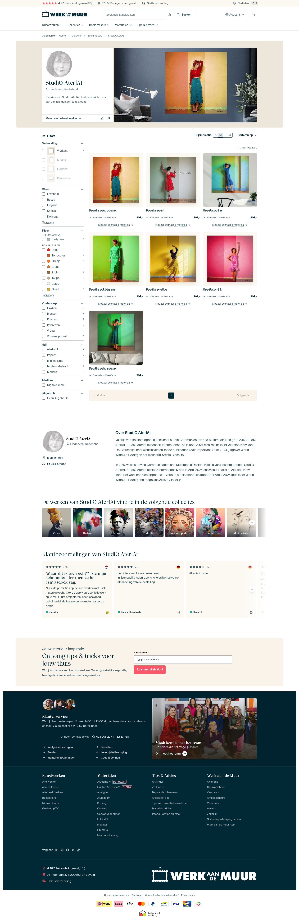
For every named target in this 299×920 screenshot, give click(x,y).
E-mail (125, 736)
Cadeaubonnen (110, 757)
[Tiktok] (78, 850)
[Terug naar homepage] (64, 14)
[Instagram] (56, 850)
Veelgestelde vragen (60, 747)
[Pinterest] (62, 850)
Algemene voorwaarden (116, 895)
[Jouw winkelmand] (253, 14)
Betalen (52, 752)
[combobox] (135, 14)
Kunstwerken (50, 25)
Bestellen (106, 747)
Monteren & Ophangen (61, 757)
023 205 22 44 (105, 736)
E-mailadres (141, 652)
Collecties (73, 25)
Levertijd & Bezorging (114, 752)
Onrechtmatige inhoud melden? (162, 895)
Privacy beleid (188, 895)
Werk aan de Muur (223, 775)
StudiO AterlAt (109, 118)
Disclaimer (137, 895)
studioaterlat (102, 118)
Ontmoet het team (168, 753)
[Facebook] (67, 850)
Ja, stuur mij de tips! (150, 669)
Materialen (121, 25)
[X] (73, 850)
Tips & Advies (145, 25)
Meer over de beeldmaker (61, 118)
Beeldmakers (97, 25)
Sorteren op (245, 135)
